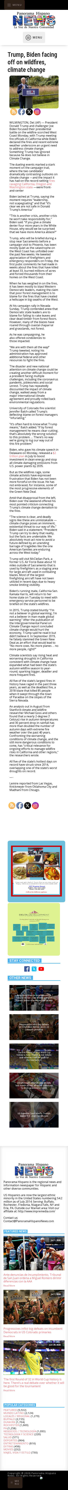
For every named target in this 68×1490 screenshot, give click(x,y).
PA (5, 1428)
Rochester (11, 1425)
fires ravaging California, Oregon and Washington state (32, 184)
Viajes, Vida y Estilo (17, 1452)
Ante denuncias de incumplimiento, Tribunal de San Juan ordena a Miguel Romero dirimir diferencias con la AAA (32, 1278)
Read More (9, 1285)
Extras (8, 1446)
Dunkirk (9, 1422)
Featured (10, 1410)
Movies (8, 1449)
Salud (7, 1437)
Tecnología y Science (18, 1434)
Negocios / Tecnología (19, 1431)
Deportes (10, 1440)
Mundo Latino (13, 1413)
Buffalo (9, 1419)
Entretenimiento (16, 1443)
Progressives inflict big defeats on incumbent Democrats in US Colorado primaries (32, 1330)
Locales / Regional (16, 1416)
